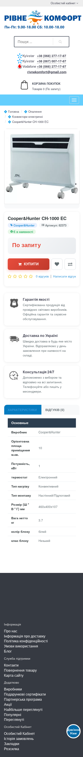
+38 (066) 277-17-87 (51, 66)
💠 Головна (11, 111)
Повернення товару (20, 670)
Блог (8, 651)
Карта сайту (13, 675)
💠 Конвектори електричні (25, 116)
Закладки (11, 743)
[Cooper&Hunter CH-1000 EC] (41, 166)
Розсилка (11, 748)
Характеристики (22, 409)
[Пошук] (60, 41)
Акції (8, 704)
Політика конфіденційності (26, 640)
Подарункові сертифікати (25, 694)
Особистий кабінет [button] (62, 3)
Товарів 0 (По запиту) (41, 86)
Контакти (11, 665)
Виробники (13, 689)
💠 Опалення (33, 111)
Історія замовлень (19, 738)
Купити (31, 263)
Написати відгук (64, 276)
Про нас (10, 630)
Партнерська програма (23, 699)
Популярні (12, 714)
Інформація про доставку (24, 636)
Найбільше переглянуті (23, 709)
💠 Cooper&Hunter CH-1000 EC (28, 122)
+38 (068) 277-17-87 (51, 55)
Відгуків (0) (54, 409)
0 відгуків (42, 276)
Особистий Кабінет (19, 733)
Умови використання (21, 646)
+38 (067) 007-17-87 (51, 61)
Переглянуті (14, 719)
